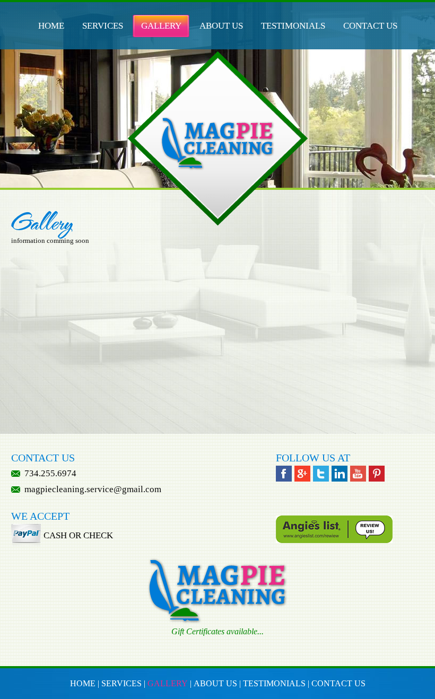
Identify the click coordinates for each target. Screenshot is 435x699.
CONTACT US (370, 26)
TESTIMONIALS (293, 26)
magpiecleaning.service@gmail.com (92, 489)
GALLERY (161, 26)
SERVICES (102, 26)
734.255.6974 (50, 473)
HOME (51, 26)
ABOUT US (221, 26)
